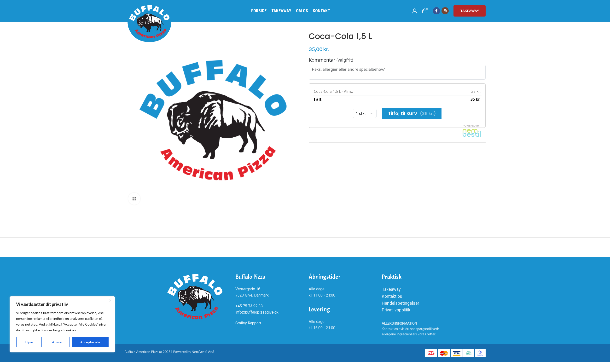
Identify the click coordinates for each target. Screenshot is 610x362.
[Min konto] (414, 11)
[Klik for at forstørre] (134, 199)
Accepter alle (90, 342)
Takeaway (469, 11)
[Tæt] (110, 300)
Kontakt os (392, 296)
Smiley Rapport (248, 323)
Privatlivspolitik (396, 309)
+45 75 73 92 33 (249, 306)
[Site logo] (149, 22)
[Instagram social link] (445, 10)
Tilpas (29, 342)
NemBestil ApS (203, 352)
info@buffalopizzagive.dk (257, 312)
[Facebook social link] (436, 10)
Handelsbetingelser (400, 303)
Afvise (57, 342)
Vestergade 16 (247, 289)
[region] (62, 324)
